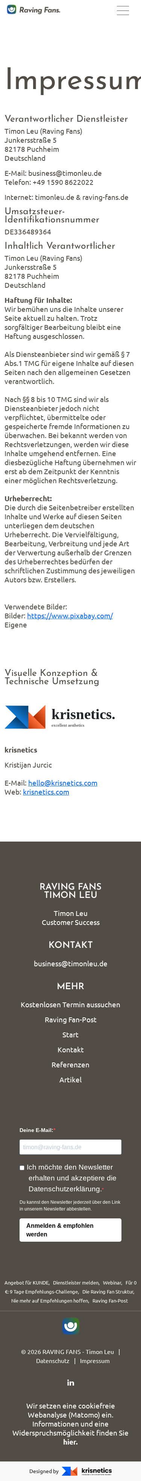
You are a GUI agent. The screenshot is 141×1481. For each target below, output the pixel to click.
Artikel (70, 1080)
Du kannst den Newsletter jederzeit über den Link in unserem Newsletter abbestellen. (70, 1206)
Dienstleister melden (76, 1282)
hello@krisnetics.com (62, 783)
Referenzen (70, 1065)
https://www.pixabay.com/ (70, 616)
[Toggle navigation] (123, 10)
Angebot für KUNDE (27, 1282)
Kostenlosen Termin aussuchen (70, 1004)
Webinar (112, 1282)
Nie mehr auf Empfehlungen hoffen (49, 1300)
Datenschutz (53, 1360)
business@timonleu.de (71, 964)
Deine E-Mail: (36, 1130)
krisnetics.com (46, 792)
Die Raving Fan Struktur (107, 1291)
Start (70, 1035)
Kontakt (71, 1050)
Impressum (95, 1360)
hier (69, 1442)
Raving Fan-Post (71, 1020)
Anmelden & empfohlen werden (60, 1230)
